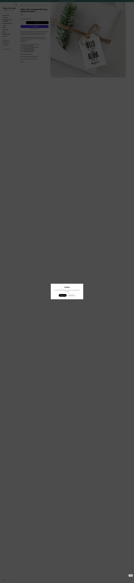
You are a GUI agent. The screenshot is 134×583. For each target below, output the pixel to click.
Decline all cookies (71, 295)
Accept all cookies (62, 295)
